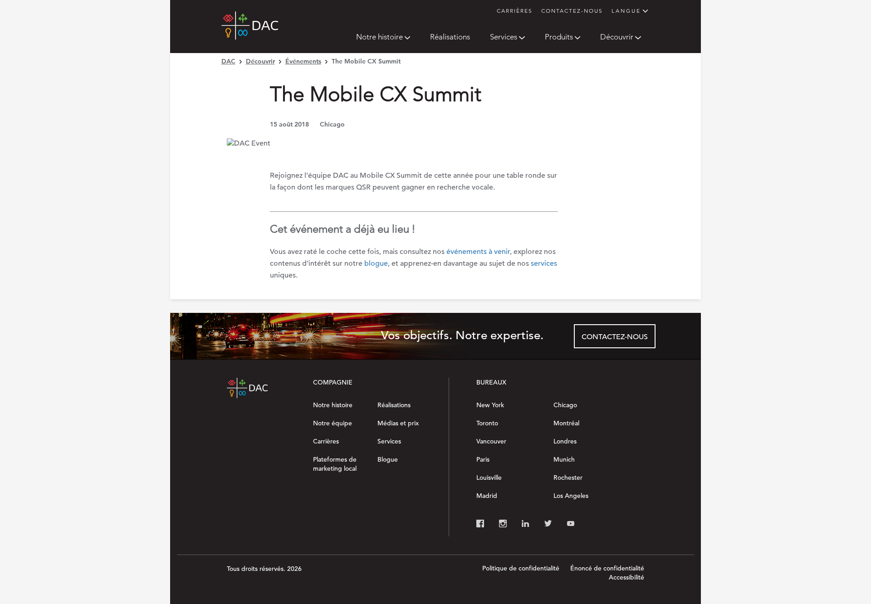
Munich (564, 459)
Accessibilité (626, 577)
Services (503, 36)
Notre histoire (379, 36)
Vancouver (491, 441)
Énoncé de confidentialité (607, 568)
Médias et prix (398, 423)
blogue (376, 263)
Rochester (567, 477)
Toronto (487, 423)
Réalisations (450, 36)
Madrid (486, 496)
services (544, 263)
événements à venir (478, 251)
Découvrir (616, 36)
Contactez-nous (572, 10)
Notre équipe (332, 423)
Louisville (489, 477)
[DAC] (249, 30)
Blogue (387, 459)
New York (490, 405)
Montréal (566, 423)
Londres (565, 441)
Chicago (565, 405)
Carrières (515, 10)
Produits (559, 36)
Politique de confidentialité (520, 568)
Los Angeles (570, 496)
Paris (482, 459)
